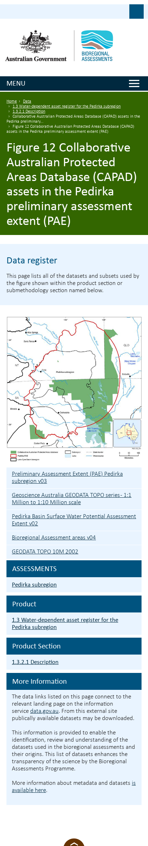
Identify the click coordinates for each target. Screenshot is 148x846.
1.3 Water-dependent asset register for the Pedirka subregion (67, 106)
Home (11, 101)
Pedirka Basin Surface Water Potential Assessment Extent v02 (74, 520)
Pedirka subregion (34, 584)
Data (27, 101)
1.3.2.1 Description (29, 111)
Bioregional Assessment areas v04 (54, 538)
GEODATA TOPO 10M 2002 (45, 552)
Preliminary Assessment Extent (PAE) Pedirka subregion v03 (67, 477)
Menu (16, 83)
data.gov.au (44, 711)
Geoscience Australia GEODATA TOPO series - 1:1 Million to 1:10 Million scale (71, 499)
